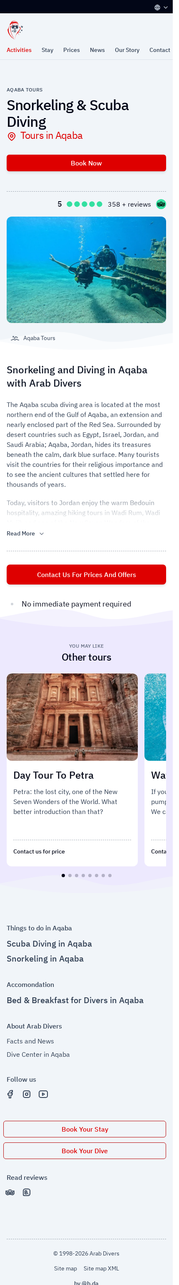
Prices (71, 50)
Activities (19, 50)
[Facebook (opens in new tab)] (10, 1091)
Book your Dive (85, 1147)
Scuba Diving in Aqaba (49, 940)
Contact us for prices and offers (86, 574)
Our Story (127, 50)
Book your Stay (85, 1126)
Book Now (86, 163)
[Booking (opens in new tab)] (26, 1189)
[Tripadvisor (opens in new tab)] (10, 1189)
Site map (65, 1265)
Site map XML (101, 1265)
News (97, 50)
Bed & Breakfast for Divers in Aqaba (75, 996)
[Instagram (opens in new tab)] (26, 1091)
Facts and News (30, 1037)
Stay (47, 50)
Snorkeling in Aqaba (45, 955)
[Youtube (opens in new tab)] (43, 1091)
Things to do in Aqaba (39, 924)
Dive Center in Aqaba (38, 1051)
